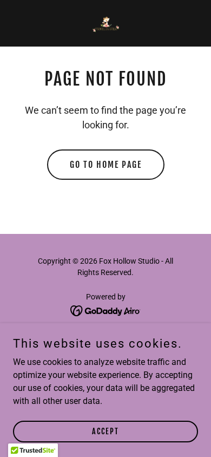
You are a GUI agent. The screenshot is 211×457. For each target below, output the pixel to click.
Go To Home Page (106, 164)
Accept (105, 431)
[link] (105, 23)
